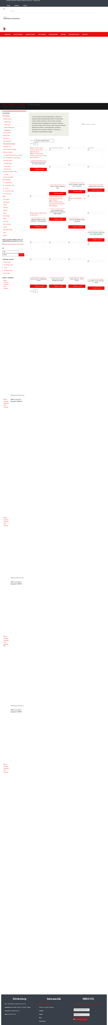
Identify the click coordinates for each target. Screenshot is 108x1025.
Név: (75, 1007)
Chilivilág (5, 210)
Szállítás (41, 1010)
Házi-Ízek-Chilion (7, 224)
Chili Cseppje (6, 199)
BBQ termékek (83, 182)
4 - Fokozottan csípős (7, 270)
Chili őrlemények (7, 141)
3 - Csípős (4, 267)
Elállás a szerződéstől (44, 1003)
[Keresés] (99, 11)
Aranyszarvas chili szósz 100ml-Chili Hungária (22, 705)
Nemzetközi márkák (7, 229)
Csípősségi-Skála (53, 34)
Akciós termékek (18, 34)
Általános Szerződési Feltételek (46, 1007)
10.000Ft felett (7, 122)
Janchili (5, 227)
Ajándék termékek (30, 34)
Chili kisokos (42, 1021)
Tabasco (5, 235)
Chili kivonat (6, 138)
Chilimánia (5, 207)
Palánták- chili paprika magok (10, 171)
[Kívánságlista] (5, 22)
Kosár (25, 5)
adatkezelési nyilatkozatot (86, 1017)
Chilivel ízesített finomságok (9, 149)
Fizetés (41, 1014)
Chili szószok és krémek (102, 231)
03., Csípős (51, 184)
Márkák (4, 196)
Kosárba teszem (39, 169)
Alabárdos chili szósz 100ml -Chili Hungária (21, 577)
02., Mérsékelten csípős (73, 182)
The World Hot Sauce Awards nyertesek (13, 155)
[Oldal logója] (11, 8)
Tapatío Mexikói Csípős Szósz (96, 186)
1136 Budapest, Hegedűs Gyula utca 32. (17, 1003)
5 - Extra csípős (6, 273)
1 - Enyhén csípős (6, 262)
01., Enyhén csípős (34, 160)
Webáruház (8, 34)
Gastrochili (5, 221)
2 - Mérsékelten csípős (7, 265)
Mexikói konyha (7, 169)
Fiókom (17, 5)
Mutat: (31, 143)
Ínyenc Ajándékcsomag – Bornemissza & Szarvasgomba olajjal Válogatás (57, 212)
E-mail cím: (76, 1012)
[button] (30, 146)
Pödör (4, 232)
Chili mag (63, 34)
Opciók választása (97, 190)
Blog (8, 5)
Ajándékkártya (7, 130)
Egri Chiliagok (6, 216)
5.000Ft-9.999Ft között (9, 127)
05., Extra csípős (83, 218)
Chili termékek (42, 34)
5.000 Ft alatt (7, 124)
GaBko (4, 218)
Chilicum (5, 204)
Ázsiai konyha (7, 166)
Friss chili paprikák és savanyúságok (11, 157)
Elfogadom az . (83, 1017)
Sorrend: (32, 140)
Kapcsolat (84, 34)
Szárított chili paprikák (8, 177)
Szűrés (21, 254)
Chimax (5, 213)
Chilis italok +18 (7, 146)
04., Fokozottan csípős (59, 208)
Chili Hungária (6, 202)
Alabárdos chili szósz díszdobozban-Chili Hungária (23, 395)
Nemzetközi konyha (74, 34)
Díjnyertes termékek (7, 152)
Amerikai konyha (42, 160)
